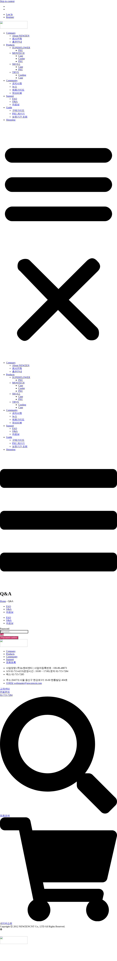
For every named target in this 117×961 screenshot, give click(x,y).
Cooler (21, 58)
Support (10, 96)
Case (20, 56)
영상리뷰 (17, 93)
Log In (9, 6)
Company (11, 33)
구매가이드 (18, 110)
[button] (58, 241)
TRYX (15, 72)
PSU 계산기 (18, 113)
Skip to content (7, 1)
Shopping (10, 120)
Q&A (15, 101)
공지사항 (17, 83)
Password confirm (9, 638)
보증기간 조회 (19, 116)
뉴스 (14, 86)
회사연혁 (17, 38)
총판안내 (17, 42)
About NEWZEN (20, 35)
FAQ (14, 99)
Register (10, 9)
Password (4, 628)
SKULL (16, 64)
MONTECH (18, 53)
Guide (9, 107)
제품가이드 (18, 90)
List (2, 634)
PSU (20, 50)
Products (10, 45)
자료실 (16, 104)
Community (12, 80)
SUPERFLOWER (21, 47)
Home (3, 601)
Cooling (22, 75)
